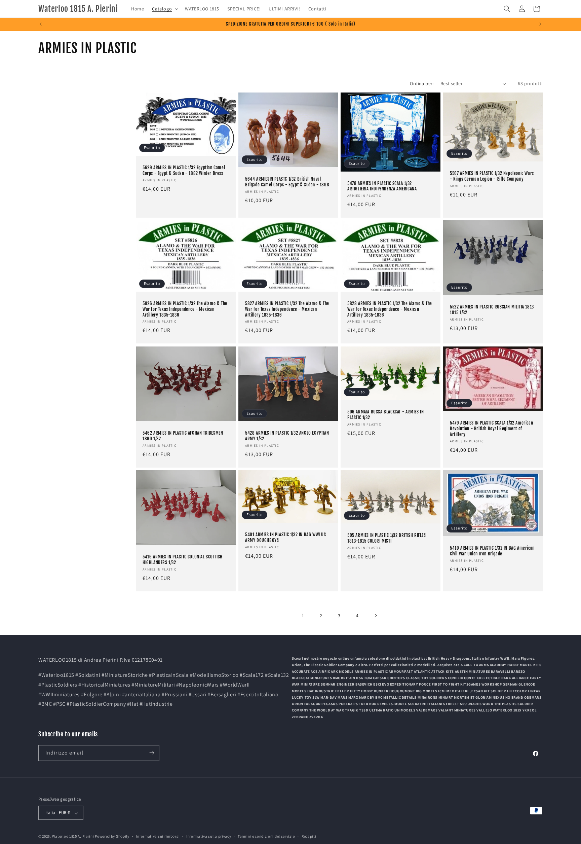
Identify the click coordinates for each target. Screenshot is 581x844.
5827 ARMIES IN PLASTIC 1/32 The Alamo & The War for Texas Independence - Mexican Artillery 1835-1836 (287, 309)
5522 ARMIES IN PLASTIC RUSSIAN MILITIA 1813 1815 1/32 (492, 310)
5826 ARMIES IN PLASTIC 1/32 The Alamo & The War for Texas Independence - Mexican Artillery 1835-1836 (185, 309)
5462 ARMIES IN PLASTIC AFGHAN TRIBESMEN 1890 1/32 (183, 435)
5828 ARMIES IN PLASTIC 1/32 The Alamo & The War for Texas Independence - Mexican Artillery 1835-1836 (389, 309)
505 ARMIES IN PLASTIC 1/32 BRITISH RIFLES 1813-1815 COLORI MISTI (386, 538)
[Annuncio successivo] (540, 24)
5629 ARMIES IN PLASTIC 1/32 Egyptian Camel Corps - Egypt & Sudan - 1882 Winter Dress (184, 170)
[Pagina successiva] (375, 615)
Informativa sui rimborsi (158, 836)
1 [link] (303, 615)
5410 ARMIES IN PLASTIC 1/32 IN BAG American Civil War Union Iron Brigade (492, 550)
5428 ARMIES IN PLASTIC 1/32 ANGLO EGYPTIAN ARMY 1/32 (287, 435)
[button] (164, 9)
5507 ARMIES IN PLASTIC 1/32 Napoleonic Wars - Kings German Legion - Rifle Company (492, 176)
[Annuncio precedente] (40, 24)
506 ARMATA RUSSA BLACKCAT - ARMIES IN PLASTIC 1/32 (385, 414)
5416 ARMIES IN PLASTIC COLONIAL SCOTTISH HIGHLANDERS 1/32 (183, 559)
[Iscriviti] (151, 753)
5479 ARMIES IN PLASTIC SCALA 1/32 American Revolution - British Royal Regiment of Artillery (491, 428)
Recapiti (309, 836)
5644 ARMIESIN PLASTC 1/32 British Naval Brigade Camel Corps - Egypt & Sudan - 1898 (287, 181)
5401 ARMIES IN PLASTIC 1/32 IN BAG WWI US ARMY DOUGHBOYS (285, 537)
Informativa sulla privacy (208, 836)
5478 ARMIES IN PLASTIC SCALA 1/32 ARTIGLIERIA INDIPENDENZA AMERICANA (382, 186)
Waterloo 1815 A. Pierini (73, 836)
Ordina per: (421, 83)
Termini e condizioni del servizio (266, 836)
